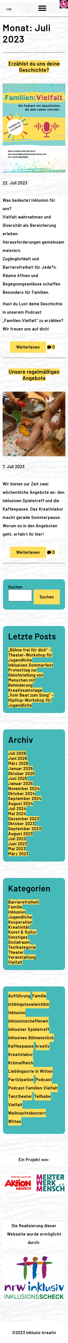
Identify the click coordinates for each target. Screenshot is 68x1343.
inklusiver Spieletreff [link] (28, 1029)
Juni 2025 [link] (17, 778)
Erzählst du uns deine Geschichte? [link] (34, 66)
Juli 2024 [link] (17, 808)
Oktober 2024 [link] (21, 793)
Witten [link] (14, 1121)
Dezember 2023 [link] (23, 818)
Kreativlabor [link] (20, 1054)
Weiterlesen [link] (28, 346)
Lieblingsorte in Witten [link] (30, 1071)
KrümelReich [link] (20, 1062)
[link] (64, 4)
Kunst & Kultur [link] (22, 931)
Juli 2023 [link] (17, 838)
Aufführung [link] (19, 995)
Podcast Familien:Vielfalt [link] (33, 1087)
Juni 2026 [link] (17, 758)
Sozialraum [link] (19, 942)
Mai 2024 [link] (17, 813)
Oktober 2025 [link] (21, 773)
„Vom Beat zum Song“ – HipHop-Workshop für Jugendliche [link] (31, 700)
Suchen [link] (47, 596)
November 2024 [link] (24, 788)
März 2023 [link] (18, 853)
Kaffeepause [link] (21, 1045)
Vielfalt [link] (15, 962)
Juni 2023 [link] (17, 843)
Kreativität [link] (19, 927)
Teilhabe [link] (42, 1096)
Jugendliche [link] (20, 916)
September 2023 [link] (24, 828)
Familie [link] (15, 906)
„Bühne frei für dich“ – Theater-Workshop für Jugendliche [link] (30, 654)
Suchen (15, 586)
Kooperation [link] (20, 922)
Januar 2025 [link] (20, 783)
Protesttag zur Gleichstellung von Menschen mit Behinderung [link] (25, 677)
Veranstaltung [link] (22, 957)
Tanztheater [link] (20, 1096)
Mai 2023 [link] (17, 848)
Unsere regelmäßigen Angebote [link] (34, 374)
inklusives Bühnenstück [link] (31, 1037)
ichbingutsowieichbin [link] (28, 1004)
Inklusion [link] (16, 911)
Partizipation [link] (21, 1079)
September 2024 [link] (24, 798)
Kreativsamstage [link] (25, 690)
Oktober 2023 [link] (21, 823)
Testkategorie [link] (22, 947)
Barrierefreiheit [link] (23, 901)
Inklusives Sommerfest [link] (30, 664)
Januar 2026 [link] (20, 768)
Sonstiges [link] (18, 937)
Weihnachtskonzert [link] (27, 1112)
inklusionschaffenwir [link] (28, 1020)
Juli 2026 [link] (17, 753)
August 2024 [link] (20, 803)
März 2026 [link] (18, 763)
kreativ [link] (43, 1045)
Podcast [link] (44, 1079)
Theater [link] (16, 952)
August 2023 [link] (20, 833)
